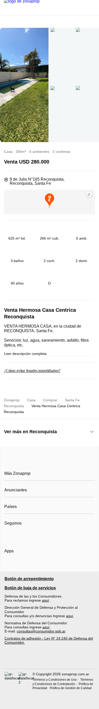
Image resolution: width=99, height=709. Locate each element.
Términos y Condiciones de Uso (54, 679)
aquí (45, 600)
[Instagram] (17, 535)
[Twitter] (33, 535)
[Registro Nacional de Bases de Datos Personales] (12, 681)
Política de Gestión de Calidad (71, 688)
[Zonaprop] (50, 462)
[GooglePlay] (55, 565)
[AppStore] (20, 565)
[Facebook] (8, 535)
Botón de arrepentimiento (29, 579)
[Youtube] (25, 535)
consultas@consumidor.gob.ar (41, 631)
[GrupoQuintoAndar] (49, 659)
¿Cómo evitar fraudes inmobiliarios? (32, 370)
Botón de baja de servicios (30, 588)
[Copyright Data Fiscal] (25, 681)
